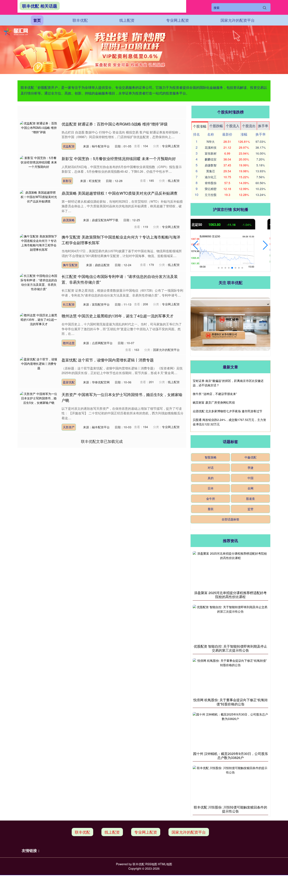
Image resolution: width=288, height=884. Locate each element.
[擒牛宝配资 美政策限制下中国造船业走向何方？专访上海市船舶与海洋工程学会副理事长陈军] (39, 248)
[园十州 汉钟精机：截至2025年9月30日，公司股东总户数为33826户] (230, 730)
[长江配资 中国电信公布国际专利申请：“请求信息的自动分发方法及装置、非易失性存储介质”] (39, 288)
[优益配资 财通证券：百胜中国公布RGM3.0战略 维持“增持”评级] (39, 135)
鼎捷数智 (211, 165)
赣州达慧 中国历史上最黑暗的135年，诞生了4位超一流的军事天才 (118, 315)
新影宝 (67, 181)
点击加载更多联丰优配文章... (102, 441)
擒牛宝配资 (70, 265)
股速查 (250, 498)
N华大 (211, 141)
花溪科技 (211, 147)
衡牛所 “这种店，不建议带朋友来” (215, 394)
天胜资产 (69, 427)
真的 (211, 478)
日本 (211, 488)
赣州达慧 (69, 343)
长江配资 (69, 304)
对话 (211, 467)
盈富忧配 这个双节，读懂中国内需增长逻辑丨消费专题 (108, 359)
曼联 (211, 509)
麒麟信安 (211, 159)
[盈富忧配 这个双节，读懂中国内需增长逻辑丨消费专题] (39, 371)
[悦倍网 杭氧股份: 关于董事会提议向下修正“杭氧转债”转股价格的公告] (230, 677)
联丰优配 (80, 20)
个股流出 (249, 125)
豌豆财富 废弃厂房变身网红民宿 (214, 402)
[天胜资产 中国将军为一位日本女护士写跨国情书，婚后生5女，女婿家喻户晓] (39, 406)
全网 (250, 488)
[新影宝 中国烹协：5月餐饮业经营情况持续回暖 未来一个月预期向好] (39, 170)
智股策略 (211, 457)
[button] (195, 245)
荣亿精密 (211, 189)
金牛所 (210, 498)
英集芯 (210, 171)
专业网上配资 (177, 20)
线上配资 (127, 20)
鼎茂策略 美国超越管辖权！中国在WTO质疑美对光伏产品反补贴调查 (120, 193)
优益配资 (69, 146)
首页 (37, 20)
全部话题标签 (230, 519)
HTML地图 (165, 864)
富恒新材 (211, 153)
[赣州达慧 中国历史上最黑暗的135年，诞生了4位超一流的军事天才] (39, 327)
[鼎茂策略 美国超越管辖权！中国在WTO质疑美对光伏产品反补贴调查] (39, 204)
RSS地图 (151, 864)
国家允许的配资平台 (238, 20)
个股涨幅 (199, 126)
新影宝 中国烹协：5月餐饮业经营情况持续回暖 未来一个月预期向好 (119, 158)
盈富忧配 (69, 382)
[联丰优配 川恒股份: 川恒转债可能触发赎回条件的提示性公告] (230, 784)
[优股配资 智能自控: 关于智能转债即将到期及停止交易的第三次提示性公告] (230, 623)
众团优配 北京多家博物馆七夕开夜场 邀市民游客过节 (227, 411)
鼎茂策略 (69, 220)
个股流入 (232, 125)
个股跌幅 (216, 125)
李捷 (250, 467)
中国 (250, 478)
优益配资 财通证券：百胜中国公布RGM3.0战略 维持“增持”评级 (115, 124)
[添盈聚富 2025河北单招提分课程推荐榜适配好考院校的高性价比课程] (230, 569)
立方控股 (211, 195)
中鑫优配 (250, 457)
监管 (250, 509)
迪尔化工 (211, 177)
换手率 (263, 125)
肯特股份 (211, 183)
